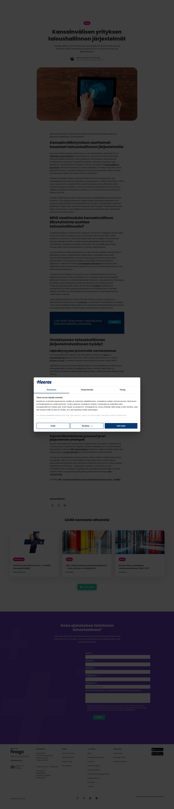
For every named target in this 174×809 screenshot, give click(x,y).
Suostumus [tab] (51, 390)
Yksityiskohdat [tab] (87, 390)
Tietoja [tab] (122, 390)
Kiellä (53, 426)
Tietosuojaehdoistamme (50, 415)
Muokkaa (85, 426)
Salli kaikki (121, 426)
